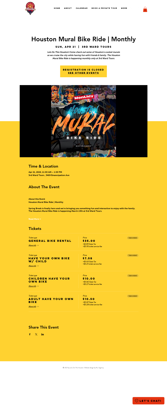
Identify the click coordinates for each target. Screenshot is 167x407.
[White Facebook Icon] (131, 8)
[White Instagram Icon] (135, 8)
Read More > (35, 219)
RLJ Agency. (100, 367)
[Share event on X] (36, 334)
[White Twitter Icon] (139, 8)
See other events (83, 72)
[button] (145, 9)
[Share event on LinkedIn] (42, 334)
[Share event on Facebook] (30, 334)
